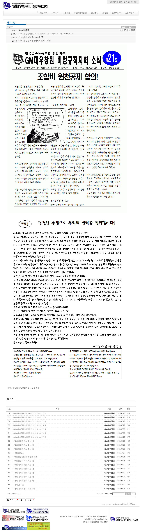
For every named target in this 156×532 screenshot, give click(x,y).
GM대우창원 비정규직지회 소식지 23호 (30, 421)
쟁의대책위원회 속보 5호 (24, 465)
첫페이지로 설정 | (116, 2)
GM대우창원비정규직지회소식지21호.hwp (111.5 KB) (40, 34)
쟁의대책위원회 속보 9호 (24, 481)
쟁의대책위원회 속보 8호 (24, 477)
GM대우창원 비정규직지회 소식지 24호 (30, 425)
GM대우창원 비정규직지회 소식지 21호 (30, 413)
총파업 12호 (19, 453)
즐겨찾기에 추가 (130, 2)
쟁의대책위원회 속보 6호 (24, 469)
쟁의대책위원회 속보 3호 (24, 449)
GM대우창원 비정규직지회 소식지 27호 (30, 437)
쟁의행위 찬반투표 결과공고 (25, 457)
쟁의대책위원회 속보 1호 (24, 441)
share (133, 504)
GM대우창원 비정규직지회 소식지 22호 (30, 417)
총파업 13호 (19, 485)
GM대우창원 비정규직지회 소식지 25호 (30, 429)
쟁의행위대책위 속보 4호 (24, 461)
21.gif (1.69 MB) (25, 37)
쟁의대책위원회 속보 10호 (24, 489)
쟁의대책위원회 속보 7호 (24, 473)
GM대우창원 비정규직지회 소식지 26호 (30, 433)
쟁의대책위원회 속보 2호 (24, 445)
